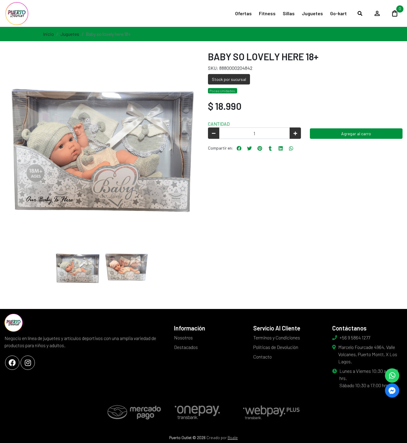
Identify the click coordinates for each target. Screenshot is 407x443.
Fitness (267, 13)
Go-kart (338, 13)
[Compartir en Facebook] (239, 148)
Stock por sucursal (229, 79)
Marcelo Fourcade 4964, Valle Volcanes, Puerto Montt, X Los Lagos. (367, 354)
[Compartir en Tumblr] (270, 148)
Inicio (48, 34)
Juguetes (312, 13)
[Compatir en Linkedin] (280, 148)
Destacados (186, 347)
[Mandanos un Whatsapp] (392, 375)
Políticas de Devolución (275, 347)
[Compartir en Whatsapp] (291, 148)
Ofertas (243, 13)
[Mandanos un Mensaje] (392, 390)
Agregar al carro (356, 133)
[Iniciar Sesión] (377, 13)
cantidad (219, 124)
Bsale (233, 437)
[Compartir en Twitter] (249, 148)
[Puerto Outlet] (34, 13)
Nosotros (183, 337)
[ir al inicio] (13, 323)
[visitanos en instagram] (28, 363)
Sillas (289, 13)
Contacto (262, 356)
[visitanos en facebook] (12, 363)
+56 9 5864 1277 (354, 337)
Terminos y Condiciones (276, 337)
